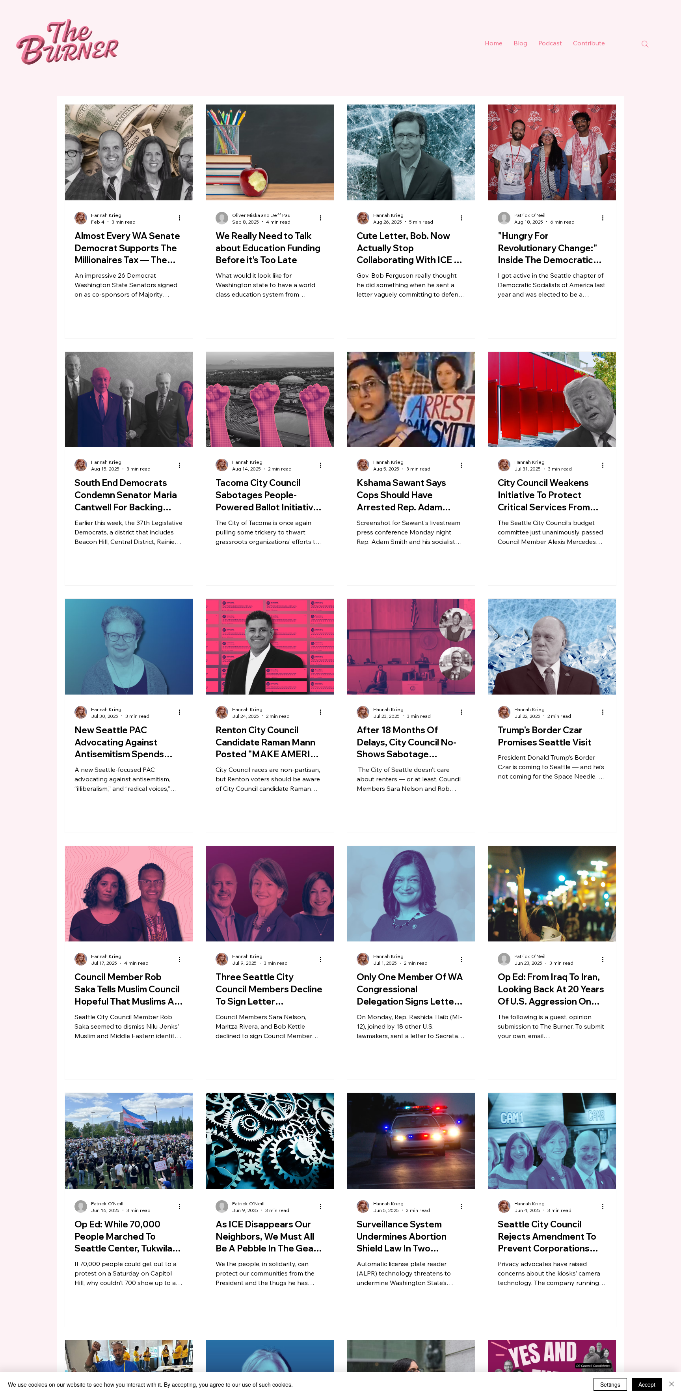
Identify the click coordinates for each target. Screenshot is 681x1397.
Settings (610, 1384)
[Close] (671, 1384)
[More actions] (182, 218)
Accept (646, 1384)
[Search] (645, 44)
